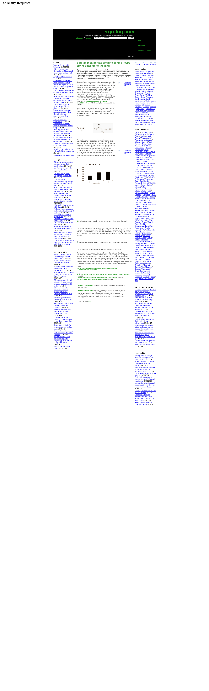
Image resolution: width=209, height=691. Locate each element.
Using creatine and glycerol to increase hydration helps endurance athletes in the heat (103, 274)
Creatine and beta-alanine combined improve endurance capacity (97, 277)
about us (79, 38)
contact (88, 38)
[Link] (93, 77)
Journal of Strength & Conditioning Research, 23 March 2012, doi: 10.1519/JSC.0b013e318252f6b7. (97, 269)
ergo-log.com (118, 31)
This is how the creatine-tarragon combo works (91, 279)
